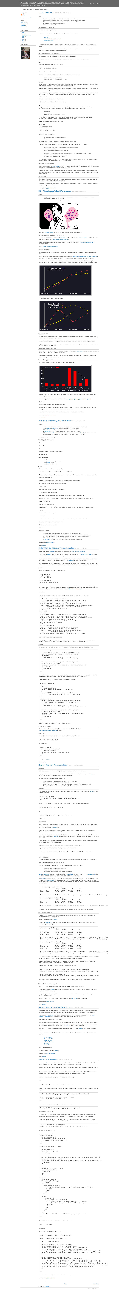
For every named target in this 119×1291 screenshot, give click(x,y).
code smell (54, 827)
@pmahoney (82, 399)
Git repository (47, 1044)
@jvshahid (49, 463)
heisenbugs (71, 560)
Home (65, 1283)
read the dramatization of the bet (60, 239)
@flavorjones (55, 428)
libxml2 (40, 874)
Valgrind (82, 554)
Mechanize (47, 1016)
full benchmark (48, 922)
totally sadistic (91, 874)
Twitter (56, 1050)
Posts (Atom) (47, 1286)
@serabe (89, 399)
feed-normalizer (50, 880)
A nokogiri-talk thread (48, 40)
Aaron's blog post (48, 1037)
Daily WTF (92, 791)
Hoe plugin (74, 551)
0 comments (52, 759)
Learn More (91, 3)
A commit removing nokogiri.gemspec (52, 38)
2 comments (52, 188)
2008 (23, 39)
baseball (23, 26)
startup (23, 25)
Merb (52, 989)
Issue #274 (46, 36)
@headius (71, 399)
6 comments (52, 414)
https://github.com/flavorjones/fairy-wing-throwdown (85, 256)
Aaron (90, 554)
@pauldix (62, 237)
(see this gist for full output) (75, 588)
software (44, 417)
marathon (23, 23)
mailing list (74, 998)
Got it (98, 3)
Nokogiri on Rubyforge (49, 1041)
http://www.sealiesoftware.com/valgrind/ (48, 730)
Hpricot (43, 878)
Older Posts (96, 1283)
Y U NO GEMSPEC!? (46, 13)
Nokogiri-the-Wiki (48, 1040)
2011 (23, 36)
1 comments (52, 542)
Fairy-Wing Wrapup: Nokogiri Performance (54, 191)
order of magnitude (83, 237)
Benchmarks (46, 1043)
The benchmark (78, 351)
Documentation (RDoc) (49, 1038)
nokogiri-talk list (56, 166)
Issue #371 (46, 37)
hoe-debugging (81, 551)
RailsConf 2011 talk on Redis (86, 242)
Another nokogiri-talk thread (50, 41)
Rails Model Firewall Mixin (48, 1059)
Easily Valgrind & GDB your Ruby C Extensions (56, 548)
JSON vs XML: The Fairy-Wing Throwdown (54, 421)
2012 (23, 32)
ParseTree (56, 836)
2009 (23, 37)
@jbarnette (52, 551)
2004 (23, 42)
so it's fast (85, 1024)
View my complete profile (26, 17)
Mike (24, 15)
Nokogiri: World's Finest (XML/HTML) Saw (54, 1007)
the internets (56, 71)
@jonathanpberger (49, 232)
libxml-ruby (47, 874)
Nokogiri (49, 554)
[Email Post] (55, 542)
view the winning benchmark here (50, 246)
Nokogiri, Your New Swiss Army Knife (52, 765)
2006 (23, 40)
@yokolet (76, 399)
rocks (86, 554)
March (24, 34)
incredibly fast (70, 874)
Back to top (96, 1288)
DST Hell (80, 1028)
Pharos (47, 1062)
